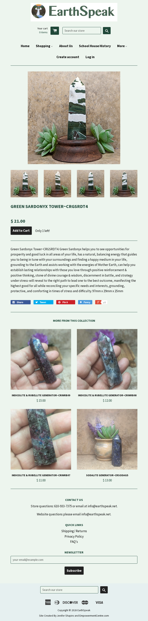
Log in (90, 57)
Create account (67, 57)
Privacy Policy (74, 536)
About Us (66, 46)
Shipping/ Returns (74, 531)
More (121, 46)
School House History (95, 46)
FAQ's (74, 542)
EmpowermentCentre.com (94, 615)
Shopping (43, 46)
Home (25, 46)
